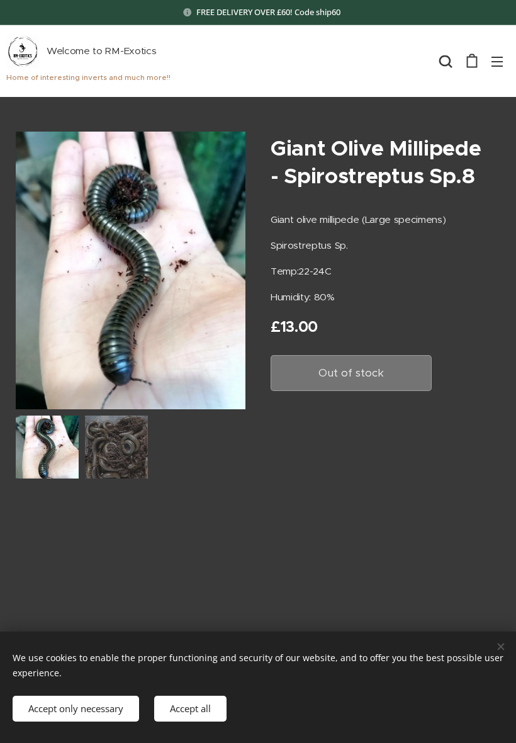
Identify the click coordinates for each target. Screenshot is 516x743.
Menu (497, 61)
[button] (445, 61)
